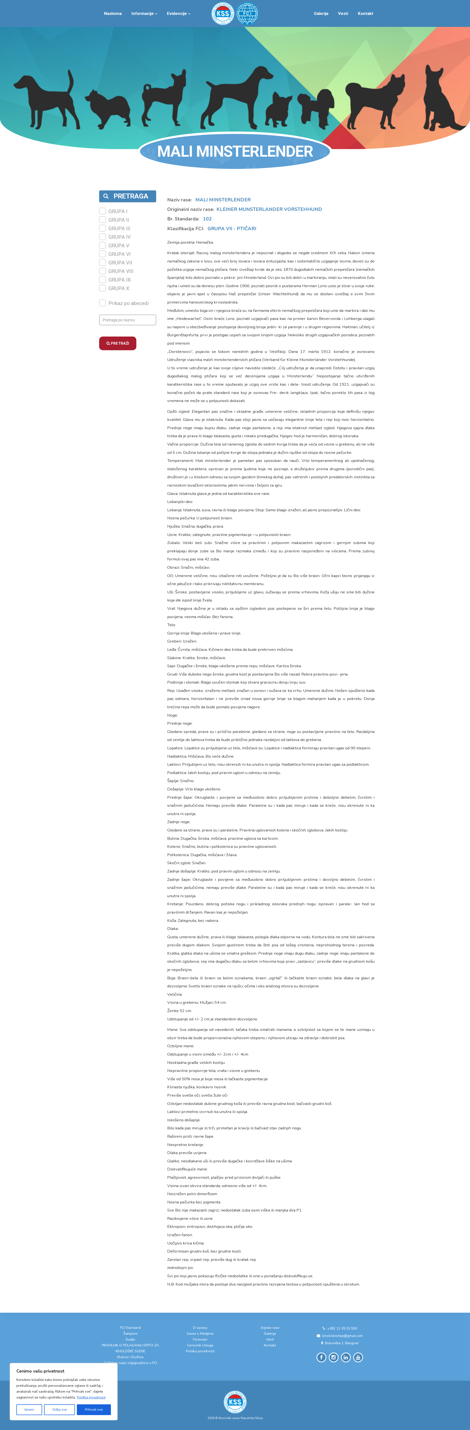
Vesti (343, 13)
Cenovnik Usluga (200, 1345)
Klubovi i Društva (130, 1357)
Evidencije (177, 13)
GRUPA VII (120, 263)
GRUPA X (118, 288)
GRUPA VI (119, 254)
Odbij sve (59, 1409)
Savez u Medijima (200, 1333)
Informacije (143, 13)
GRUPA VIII (121, 271)
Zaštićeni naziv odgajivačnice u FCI (130, 1363)
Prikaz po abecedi (128, 303)
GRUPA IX (119, 280)
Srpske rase (270, 1327)
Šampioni (130, 1333)
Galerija (321, 13)
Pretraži (119, 343)
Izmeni (29, 1409)
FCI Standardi (130, 1327)
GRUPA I (118, 211)
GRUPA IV (119, 237)
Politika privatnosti (91, 1397)
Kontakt (365, 13)
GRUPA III (119, 228)
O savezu (200, 1327)
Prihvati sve (94, 1409)
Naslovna (113, 13)
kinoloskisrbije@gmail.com (342, 1335)
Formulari (200, 1339)
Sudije (130, 1339)
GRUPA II (118, 220)
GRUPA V (118, 246)
